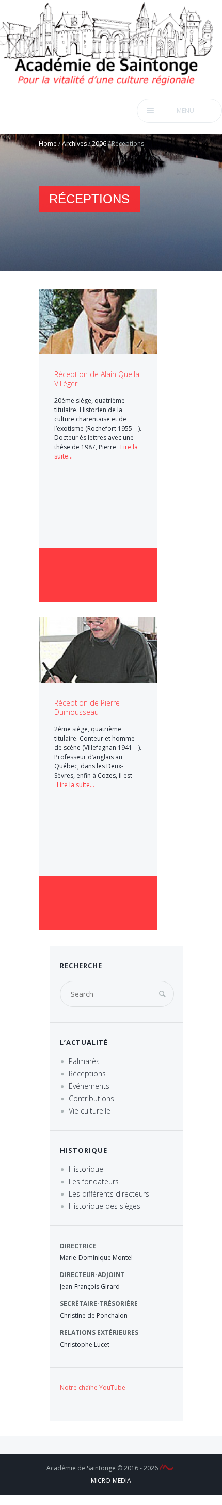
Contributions (91, 1098)
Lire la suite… (75, 784)
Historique (86, 1169)
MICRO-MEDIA (111, 1480)
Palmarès (84, 1061)
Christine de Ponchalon (94, 1315)
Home (48, 143)
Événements (89, 1086)
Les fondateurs (94, 1181)
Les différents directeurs (109, 1194)
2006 (99, 143)
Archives (74, 143)
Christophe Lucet (84, 1344)
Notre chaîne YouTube (92, 1387)
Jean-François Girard (90, 1286)
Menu (185, 110)
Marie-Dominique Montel (96, 1257)
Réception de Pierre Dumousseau (87, 707)
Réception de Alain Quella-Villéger (98, 378)
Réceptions (87, 1073)
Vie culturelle (89, 1111)
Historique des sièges (104, 1206)
